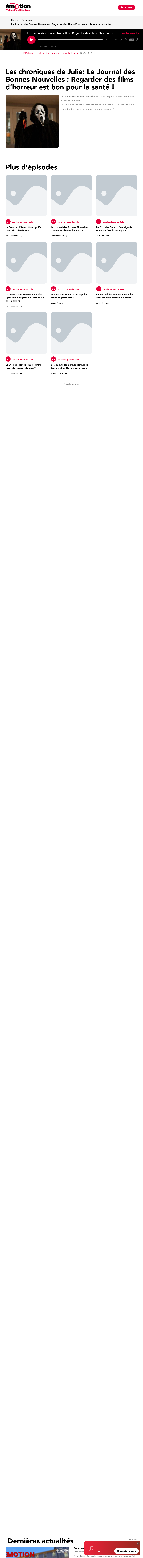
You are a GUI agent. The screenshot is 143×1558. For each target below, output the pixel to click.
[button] (126, 7)
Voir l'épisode (12, 236)
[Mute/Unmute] (121, 39)
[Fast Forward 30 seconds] (137, 39)
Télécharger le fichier (33, 53)
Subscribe (43, 47)
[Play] (31, 40)
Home (14, 20)
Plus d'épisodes (71, 384)
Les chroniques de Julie (22, 222)
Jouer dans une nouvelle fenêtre (62, 53)
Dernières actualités (40, 1541)
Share (54, 47)
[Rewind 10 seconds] (125, 39)
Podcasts (27, 20)
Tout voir (132, 1539)
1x (132, 40)
